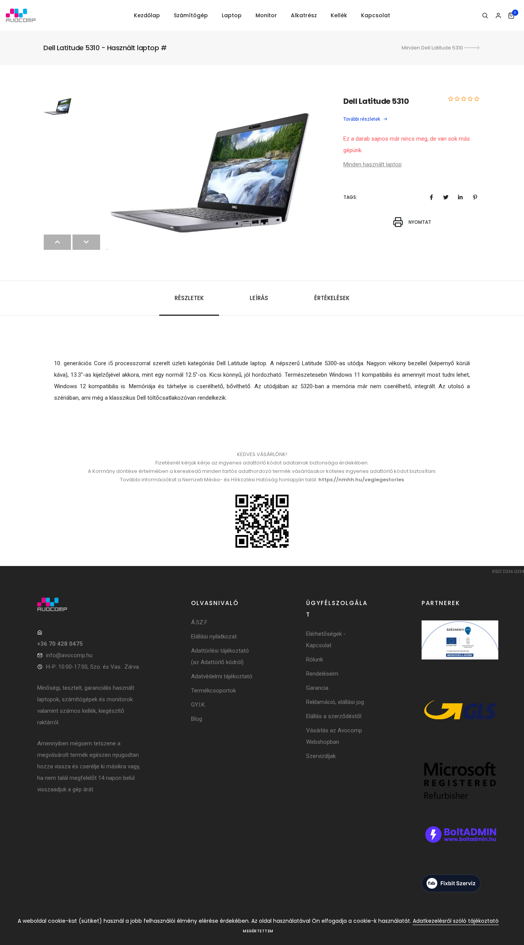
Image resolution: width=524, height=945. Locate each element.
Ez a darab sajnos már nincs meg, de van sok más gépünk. (406, 144)
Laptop (232, 15)
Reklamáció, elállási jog (335, 702)
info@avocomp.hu (69, 655)
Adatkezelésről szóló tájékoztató (456, 921)
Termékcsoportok (213, 690)
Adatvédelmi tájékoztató (221, 676)
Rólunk (314, 659)
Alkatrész (304, 15)
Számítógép (191, 15)
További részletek (362, 119)
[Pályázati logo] (460, 650)
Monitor (266, 15)
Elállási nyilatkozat (214, 636)
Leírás (259, 298)
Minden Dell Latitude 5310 (433, 47)
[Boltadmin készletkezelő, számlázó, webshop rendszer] (460, 844)
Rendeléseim (322, 673)
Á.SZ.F (199, 622)
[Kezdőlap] (21, 15)
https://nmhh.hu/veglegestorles (361, 479)
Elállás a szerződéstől (333, 716)
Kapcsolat (375, 15)
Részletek (189, 298)
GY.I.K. (198, 704)
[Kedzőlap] (89, 604)
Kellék (339, 15)
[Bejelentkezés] (498, 16)
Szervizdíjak (321, 756)
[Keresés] (485, 16)
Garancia (317, 687)
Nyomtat (419, 222)
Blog (196, 718)
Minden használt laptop (372, 164)
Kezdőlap (147, 15)
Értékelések (331, 298)
